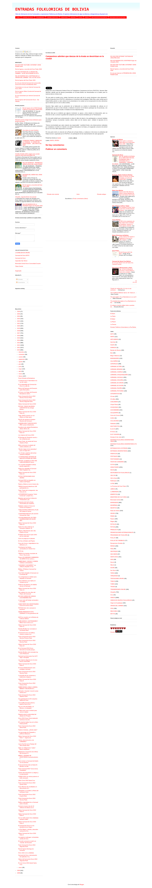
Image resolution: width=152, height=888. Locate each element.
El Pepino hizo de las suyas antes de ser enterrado (27, 535)
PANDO (112, 516)
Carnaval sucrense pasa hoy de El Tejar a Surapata (27, 656)
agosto (21, 361)
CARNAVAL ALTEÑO (116, 366)
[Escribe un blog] (71, 138)
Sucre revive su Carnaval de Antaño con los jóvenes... (28, 761)
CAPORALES (114, 363)
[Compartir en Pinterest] (76, 138)
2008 (18, 873)
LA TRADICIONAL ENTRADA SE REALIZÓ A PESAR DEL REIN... (27, 457)
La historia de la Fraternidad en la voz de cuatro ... (27, 381)
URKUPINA (73, 17)
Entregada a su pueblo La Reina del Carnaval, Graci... (28, 791)
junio (20, 366)
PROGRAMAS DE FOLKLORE (118, 535)
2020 (18, 326)
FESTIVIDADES (114, 459)
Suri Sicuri (113, 570)
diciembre (21, 352)
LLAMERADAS (114, 491)
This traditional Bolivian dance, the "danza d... (123, 292)
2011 (18, 347)
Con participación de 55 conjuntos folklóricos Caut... (27, 699)
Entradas (20, 279)
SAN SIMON (113, 554)
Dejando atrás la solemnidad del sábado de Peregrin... (27, 715)
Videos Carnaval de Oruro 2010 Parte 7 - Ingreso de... (27, 736)
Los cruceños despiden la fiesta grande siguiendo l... (27, 465)
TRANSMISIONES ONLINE (117, 589)
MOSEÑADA (113, 505)
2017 (18, 333)
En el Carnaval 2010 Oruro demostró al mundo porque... (27, 649)
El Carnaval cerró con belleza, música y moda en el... (26, 633)
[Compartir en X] (73, 138)
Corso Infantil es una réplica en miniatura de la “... (27, 581)
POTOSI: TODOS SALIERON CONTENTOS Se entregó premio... (26, 408)
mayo (20, 369)
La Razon (113, 321)
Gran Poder (115, 250)
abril (20, 371)
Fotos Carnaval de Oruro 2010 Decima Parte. (26, 641)
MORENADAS (114, 502)
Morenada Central (115, 499)
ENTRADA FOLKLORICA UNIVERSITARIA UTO (123, 444)
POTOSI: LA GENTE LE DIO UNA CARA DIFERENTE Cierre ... (27, 461)
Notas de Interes (115, 510)
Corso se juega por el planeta (26, 538)
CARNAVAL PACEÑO (116, 388)
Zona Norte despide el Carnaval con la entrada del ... (28, 573)
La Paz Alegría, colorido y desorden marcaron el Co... (28, 830)
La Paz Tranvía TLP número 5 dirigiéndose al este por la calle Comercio (126, 238)
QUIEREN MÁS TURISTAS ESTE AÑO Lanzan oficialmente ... (27, 424)
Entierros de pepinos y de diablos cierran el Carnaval (27, 585)
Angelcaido (18, 271)
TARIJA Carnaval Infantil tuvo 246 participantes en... (27, 487)
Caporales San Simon (21, 260)
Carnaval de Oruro (20, 258)
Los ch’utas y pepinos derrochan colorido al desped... (27, 453)
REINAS (112, 546)
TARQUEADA (114, 575)
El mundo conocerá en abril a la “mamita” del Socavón (27, 841)
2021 (18, 323)
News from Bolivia (117, 190)
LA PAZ (112, 483)
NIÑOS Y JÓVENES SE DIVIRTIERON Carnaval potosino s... (28, 757)
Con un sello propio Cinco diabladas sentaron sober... (28, 818)
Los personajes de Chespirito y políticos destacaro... (27, 733)
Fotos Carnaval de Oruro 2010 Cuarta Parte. (26, 795)
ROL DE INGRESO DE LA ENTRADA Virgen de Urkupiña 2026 (32, 205)
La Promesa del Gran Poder (118, 486)
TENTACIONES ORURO (117, 578)
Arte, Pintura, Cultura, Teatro (120, 206)
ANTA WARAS (114, 339)
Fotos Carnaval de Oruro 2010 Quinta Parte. (26, 783)
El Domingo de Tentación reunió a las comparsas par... (27, 438)
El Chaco (112, 431)
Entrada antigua (101, 194)
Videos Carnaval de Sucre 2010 (27, 404)
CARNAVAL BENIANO (116, 369)
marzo (21, 373)
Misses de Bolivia (117, 139)
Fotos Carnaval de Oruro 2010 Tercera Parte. (26, 799)
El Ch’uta (20, 551)
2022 (18, 321)
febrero (21, 376)
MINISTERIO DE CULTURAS (118, 497)
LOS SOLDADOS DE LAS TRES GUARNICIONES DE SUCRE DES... (27, 519)
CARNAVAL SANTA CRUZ (52, 17)
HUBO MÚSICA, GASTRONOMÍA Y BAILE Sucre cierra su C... (28, 621)
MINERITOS (113, 494)
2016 (18, 335)
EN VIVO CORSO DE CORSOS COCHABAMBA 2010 (27, 596)
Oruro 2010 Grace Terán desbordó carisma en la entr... (28, 719)
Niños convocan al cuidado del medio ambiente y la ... (26, 445)
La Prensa (113, 324)
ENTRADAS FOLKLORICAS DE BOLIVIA (52, 9)
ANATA (52, 140)
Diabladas (113, 423)
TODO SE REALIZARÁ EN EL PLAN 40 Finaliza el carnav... (28, 510)
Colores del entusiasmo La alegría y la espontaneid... (28, 773)
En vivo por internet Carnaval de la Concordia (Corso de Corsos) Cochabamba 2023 (28, 83)
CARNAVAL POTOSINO (117, 391)
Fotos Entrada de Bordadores (26, 378)
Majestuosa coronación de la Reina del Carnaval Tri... (28, 752)
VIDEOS (87, 17)
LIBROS (112, 489)
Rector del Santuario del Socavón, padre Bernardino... (27, 389)
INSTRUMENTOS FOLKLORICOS (119, 472)
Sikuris (112, 565)
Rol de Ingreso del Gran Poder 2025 (25, 80)
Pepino (112, 519)
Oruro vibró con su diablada (26, 853)
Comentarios (21, 282)
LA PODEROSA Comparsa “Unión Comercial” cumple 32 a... (27, 494)
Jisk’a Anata (113, 478)
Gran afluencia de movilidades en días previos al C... (27, 787)
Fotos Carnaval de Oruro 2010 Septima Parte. (26, 695)
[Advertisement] (68, 33)
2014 (18, 340)
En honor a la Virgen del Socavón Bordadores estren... (27, 393)
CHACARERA (114, 401)
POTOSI (112, 527)
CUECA (112, 418)
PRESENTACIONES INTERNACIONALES (121, 532)
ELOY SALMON (114, 434)
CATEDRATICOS (115, 393)
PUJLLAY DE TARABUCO (117, 540)
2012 (18, 345)
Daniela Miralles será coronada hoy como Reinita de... (28, 652)
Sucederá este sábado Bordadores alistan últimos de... (28, 428)
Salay (111, 548)
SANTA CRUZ (114, 557)
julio (20, 364)
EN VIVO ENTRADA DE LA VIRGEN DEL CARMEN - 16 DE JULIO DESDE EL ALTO (27, 72)
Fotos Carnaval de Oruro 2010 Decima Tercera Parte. (26, 396)
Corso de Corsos (115, 415)
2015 (18, 338)
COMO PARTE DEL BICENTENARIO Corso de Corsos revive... (28, 604)
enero (20, 867)
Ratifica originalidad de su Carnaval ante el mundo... (28, 803)
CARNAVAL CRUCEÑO (116, 380)
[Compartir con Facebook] (74, 138)
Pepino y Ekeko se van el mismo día (28, 484)
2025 (18, 314)
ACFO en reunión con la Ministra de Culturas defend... (28, 617)
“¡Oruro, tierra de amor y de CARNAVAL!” (26, 740)
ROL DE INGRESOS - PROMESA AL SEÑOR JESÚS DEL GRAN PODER (33, 163)
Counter (112, 632)
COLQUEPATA (114, 412)
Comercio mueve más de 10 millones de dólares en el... (26, 806)
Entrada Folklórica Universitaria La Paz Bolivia (123, 327)
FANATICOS (113, 453)
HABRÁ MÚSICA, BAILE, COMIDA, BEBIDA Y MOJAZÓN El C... (28, 687)
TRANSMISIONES (40, 17)
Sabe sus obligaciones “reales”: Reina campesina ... (27, 748)
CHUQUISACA (114, 407)
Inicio (78, 194)
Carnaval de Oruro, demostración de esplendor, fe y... (27, 856)
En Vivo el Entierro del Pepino (26, 541)
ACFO (112, 334)
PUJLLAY (113, 537)
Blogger (82, 884)
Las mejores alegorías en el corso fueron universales (27, 660)
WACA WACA (114, 611)
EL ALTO (112, 429)
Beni (111, 353)
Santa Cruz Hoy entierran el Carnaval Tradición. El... (26, 527)
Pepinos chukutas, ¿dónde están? (27, 730)
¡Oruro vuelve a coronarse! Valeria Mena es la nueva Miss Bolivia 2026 (127, 142)
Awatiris (112, 344)
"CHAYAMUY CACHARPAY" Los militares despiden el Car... (27, 565)
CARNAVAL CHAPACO (116, 372)
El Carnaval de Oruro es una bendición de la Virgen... (26, 826)
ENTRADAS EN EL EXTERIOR (118, 448)
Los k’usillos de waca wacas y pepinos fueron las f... (26, 703)
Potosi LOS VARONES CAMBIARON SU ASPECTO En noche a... (28, 558)
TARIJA (112, 573)
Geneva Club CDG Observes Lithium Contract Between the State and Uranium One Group (126, 193)
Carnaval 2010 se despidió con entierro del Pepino (27, 480)
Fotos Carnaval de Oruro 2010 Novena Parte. (26, 672)
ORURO (57, 140)
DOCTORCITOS (115, 426)
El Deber (112, 319)
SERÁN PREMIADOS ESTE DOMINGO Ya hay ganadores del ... (28, 613)
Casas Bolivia (116, 219)
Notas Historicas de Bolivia (120, 235)
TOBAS (112, 584)
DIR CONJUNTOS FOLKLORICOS (99, 17)
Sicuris (112, 562)
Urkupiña (112, 592)
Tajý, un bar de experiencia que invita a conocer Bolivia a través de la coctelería (126, 270)
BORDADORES (114, 358)
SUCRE (112, 567)
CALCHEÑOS (114, 361)
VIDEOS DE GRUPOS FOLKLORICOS (121, 600)
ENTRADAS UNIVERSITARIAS (118, 451)
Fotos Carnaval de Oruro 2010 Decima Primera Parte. (26, 637)
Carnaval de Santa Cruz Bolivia (121, 261)
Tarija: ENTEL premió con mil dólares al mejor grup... (26, 416)
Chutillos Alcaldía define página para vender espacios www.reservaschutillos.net (27, 154)
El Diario (112, 313)
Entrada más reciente (53, 194)
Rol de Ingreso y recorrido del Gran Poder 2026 (28, 69)
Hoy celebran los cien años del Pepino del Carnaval (26, 593)
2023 (18, 318)
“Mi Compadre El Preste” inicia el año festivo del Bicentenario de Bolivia (127, 209)
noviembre (22, 354)
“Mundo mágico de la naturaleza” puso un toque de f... (27, 449)
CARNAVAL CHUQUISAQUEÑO (119, 374)
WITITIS (112, 613)
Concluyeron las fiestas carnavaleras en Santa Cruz (26, 547)
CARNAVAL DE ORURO (28, 17)
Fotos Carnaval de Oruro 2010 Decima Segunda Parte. (26, 400)
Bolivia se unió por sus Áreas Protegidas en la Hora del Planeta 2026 (126, 178)
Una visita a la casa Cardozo (30, 130)
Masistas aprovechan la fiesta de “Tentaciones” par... (27, 498)
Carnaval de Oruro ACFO (22, 255)
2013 (18, 342)
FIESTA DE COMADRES (117, 461)
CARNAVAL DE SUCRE (116, 385)
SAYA (111, 559)
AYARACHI (113, 347)
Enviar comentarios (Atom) (80, 198)
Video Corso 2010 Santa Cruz (26, 780)
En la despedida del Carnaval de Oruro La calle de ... (27, 385)
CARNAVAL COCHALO (116, 377)
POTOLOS (113, 524)
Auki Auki (112, 342)
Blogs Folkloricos (115, 355)
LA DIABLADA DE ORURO (22, 252)
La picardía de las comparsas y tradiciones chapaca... (27, 676)
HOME (18, 17)
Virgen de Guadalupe (116, 603)
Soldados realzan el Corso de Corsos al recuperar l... (26, 506)
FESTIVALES (114, 456)
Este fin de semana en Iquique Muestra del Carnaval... (26, 420)
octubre (21, 357)
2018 (18, 330)
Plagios (112, 521)
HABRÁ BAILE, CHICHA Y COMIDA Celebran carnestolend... (28, 562)
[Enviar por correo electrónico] (69, 138)
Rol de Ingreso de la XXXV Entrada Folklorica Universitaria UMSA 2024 (32, 108)
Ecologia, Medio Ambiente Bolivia (122, 175)
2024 (18, 316)
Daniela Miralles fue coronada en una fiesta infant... (27, 629)
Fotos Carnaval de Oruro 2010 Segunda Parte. (26, 845)
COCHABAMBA (114, 410)
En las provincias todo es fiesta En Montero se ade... (27, 765)
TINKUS (112, 581)
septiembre (22, 359)
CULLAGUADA (114, 420)
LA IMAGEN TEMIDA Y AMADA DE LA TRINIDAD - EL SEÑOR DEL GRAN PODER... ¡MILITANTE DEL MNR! (32, 143)
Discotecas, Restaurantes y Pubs (122, 267)
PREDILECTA (114, 529)
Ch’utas (112, 396)
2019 (18, 328)
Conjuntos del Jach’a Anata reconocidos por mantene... (26, 502)
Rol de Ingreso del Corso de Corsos (117, 17)
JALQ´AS (112, 475)
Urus (111, 594)
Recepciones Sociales (116, 543)
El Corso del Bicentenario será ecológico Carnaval (26, 668)
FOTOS (80, 17)
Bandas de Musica (115, 350)
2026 (18, 311)
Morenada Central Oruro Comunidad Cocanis (28, 263)
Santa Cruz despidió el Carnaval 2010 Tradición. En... (27, 469)
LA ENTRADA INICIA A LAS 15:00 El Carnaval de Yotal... (28, 514)
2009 (18, 870)
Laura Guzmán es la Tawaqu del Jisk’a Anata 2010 (27, 744)
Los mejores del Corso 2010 (26, 435)
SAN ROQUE (114, 551)
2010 (18, 350)
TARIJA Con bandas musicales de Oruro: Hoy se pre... (27, 554)
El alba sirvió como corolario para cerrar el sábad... (27, 711)
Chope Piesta (114, 404)
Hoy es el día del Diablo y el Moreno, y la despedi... (26, 707)
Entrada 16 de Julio (115, 437)
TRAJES (112, 586)
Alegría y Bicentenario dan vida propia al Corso (27, 531)
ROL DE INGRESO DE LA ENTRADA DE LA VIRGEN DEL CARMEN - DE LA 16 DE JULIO (27, 76)
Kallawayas (113, 480)
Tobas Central (19, 266)
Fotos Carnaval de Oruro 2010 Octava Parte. (26, 684)
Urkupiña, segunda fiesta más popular (25, 197)
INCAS (112, 470)
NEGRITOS (113, 508)
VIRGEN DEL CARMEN (116, 605)
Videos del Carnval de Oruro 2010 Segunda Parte (27, 859)
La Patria (112, 316)
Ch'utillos (112, 399)
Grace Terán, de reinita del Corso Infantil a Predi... (27, 442)
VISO (111, 608)
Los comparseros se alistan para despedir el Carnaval (27, 577)
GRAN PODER (64, 17)
